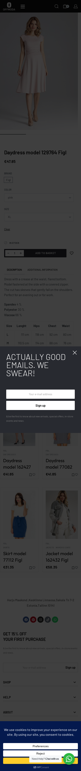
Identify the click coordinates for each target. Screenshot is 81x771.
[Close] (75, 353)
